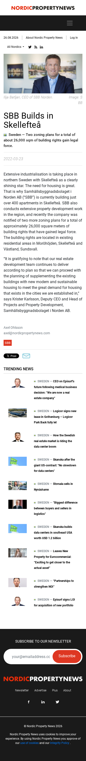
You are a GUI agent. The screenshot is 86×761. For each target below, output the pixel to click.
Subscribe (67, 656)
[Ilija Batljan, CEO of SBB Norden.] (43, 73)
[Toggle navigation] (69, 23)
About (67, 690)
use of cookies (29, 743)
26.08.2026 (11, 37)
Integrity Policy (59, 743)
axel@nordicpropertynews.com (27, 333)
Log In (74, 37)
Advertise (40, 690)
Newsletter (22, 690)
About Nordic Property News (44, 37)
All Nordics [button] (14, 47)
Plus (55, 690)
